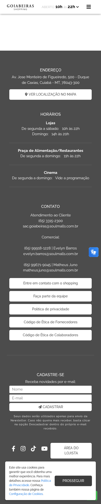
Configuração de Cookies (26, 494)
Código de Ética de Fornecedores (50, 322)
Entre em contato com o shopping (50, 283)
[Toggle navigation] (88, 7)
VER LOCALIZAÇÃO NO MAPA (52, 94)
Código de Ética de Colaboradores (50, 335)
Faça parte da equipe (50, 296)
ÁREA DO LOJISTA (71, 450)
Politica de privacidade (50, 309)
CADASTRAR (52, 407)
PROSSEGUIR (73, 481)
